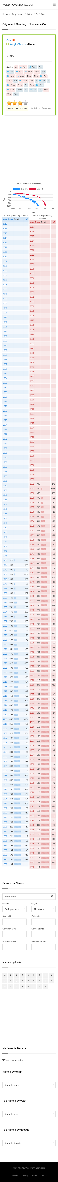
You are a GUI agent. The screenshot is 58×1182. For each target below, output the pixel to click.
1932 (5, 621)
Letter (29, 14)
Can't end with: (37, 929)
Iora (31, 81)
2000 (5, 303)
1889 (5, 822)
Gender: (6, 904)
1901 (5, 766)
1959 (5, 495)
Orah (12, 85)
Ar (16, 67)
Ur (26, 90)
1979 (5, 401)
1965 (5, 467)
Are (40, 67)
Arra (30, 72)
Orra (12, 90)
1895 (5, 794)
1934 (5, 612)
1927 (5, 644)
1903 (5, 757)
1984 (5, 378)
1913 (5, 710)
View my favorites (14, 1060)
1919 (5, 682)
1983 (5, 383)
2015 (5, 233)
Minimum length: (9, 941)
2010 (5, 257)
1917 (5, 691)
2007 (5, 271)
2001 (5, 299)
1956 (5, 509)
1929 (5, 635)
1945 (5, 560)
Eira (36, 76)
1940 (5, 584)
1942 (5, 574)
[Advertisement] (29, 148)
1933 (5, 616)
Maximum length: (38, 941)
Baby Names (17, 14)
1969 (5, 448)
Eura (25, 81)
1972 (5, 434)
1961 (5, 486)
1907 (5, 738)
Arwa (36, 72)
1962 (5, 481)
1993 (5, 336)
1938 (5, 593)
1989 (5, 355)
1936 (5, 602)
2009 (5, 261)
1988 (5, 359)
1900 (5, 771)
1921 (5, 672)
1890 (5, 817)
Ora (8, 40)
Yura (16, 94)
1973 (5, 429)
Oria (32, 85)
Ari (11, 72)
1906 (5, 743)
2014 (5, 238)
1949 (5, 542)
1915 (5, 701)
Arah (34, 67)
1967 (5, 458)
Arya (12, 76)
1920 (5, 677)
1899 (5, 775)
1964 (5, 472)
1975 (5, 420)
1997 (5, 317)
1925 (5, 654)
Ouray (19, 90)
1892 (5, 808)
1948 (5, 546)
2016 (5, 229)
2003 (5, 289)
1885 (5, 841)
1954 (5, 518)
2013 (5, 243)
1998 (5, 313)
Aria (20, 72)
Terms (34, 1176)
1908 (5, 733)
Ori (26, 85)
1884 (5, 845)
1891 (5, 813)
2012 (5, 247)
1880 (5, 864)
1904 (5, 752)
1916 (5, 696)
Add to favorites (43, 108)
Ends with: (35, 916)
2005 (5, 280)
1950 (5, 537)
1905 (5, 747)
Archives (14, 1176)
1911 (5, 719)
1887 (5, 831)
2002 (5, 294)
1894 (5, 799)
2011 (5, 252)
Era (45, 76)
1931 (5, 626)
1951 (5, 532)
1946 (5, 556)
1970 (5, 444)
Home (5, 14)
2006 (5, 275)
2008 (5, 266)
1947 (5, 551)
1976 (5, 415)
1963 (5, 476)
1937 (5, 598)
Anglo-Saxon (18, 44)
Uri (40, 90)
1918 (5, 687)
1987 (5, 364)
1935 (5, 607)
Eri (15, 81)
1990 (5, 350)
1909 (5, 729)
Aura (22, 76)
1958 (5, 500)
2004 (5, 285)
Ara (24, 67)
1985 (5, 373)
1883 (5, 850)
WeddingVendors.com (17, 4)
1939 (5, 588)
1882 (5, 855)
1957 (5, 504)
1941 (5, 579)
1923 (5, 663)
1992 (5, 341)
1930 (5, 630)
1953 (5, 523)
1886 (5, 836)
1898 (5, 780)
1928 (5, 640)
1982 (5, 387)
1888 (5, 827)
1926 (5, 649)
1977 (5, 411)
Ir (36, 81)
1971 (5, 439)
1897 (5, 785)
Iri (48, 81)
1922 (5, 668)
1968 (5, 453)
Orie (41, 85)
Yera (9, 94)
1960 (5, 490)
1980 (5, 397)
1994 (5, 331)
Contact (44, 1176)
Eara (29, 76)
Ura (34, 90)
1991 (5, 345)
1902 (5, 761)
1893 (5, 803)
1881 (5, 859)
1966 (5, 462)
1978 (5, 406)
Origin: (34, 904)
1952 (5, 528)
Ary (43, 72)
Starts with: (7, 916)
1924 (5, 658)
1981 (5, 392)
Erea (9, 81)
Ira (44, 81)
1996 (5, 322)
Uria (46, 90)
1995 (5, 327)
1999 (5, 308)
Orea (20, 85)
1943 (5, 570)
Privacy (25, 1176)
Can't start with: (9, 929)
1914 (5, 705)
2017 (5, 224)
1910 (5, 724)
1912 (5, 715)
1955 (5, 514)
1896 (5, 789)
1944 (5, 565)
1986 (5, 369)
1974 (5, 425)
